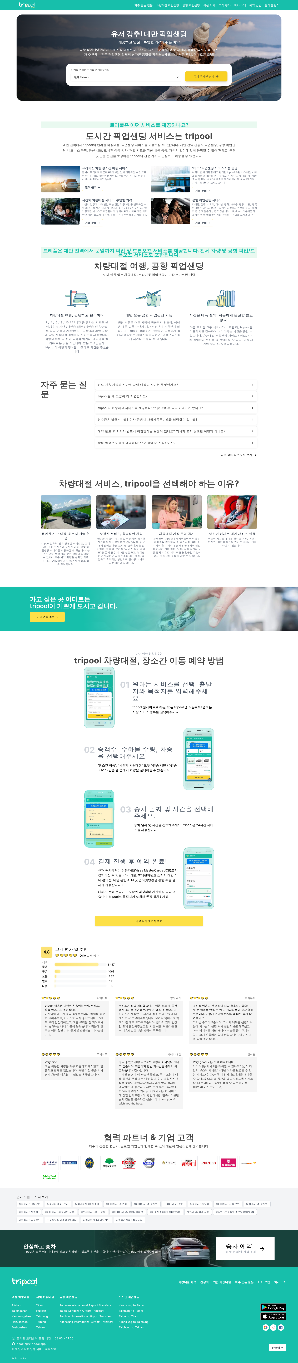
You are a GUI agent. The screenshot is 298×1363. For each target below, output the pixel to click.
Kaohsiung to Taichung (133, 1321)
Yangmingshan (21, 1316)
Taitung (41, 1321)
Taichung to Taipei (131, 1310)
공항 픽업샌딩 (191, 5)
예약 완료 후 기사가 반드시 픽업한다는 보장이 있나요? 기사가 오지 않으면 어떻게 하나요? (161, 431)
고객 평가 (225, 5)
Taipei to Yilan (128, 1316)
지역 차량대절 (45, 1297)
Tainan (40, 1327)
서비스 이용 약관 (46, 1349)
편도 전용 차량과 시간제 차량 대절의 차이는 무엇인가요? (138, 384)
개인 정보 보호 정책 (23, 1349)
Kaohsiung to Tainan (132, 1305)
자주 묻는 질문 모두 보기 (239, 455)
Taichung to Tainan (131, 1327)
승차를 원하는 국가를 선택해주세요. (90, 69)
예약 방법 (255, 5)
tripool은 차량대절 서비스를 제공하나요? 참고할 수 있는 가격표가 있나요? (150, 408)
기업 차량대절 (222, 1282)
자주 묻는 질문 (143, 5)
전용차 (204, 1282)
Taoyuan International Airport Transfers (85, 1305)
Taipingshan (19, 1310)
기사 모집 (264, 1282)
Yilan (39, 1305)
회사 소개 (240, 5)
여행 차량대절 (21, 1297)
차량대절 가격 (187, 1282)
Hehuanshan (20, 1321)
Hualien (41, 1310)
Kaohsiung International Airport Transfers (86, 1321)
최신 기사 (209, 5)
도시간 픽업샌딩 (129, 1297)
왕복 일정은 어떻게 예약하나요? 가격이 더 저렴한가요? (137, 443)
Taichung (42, 1316)
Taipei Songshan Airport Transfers (82, 1310)
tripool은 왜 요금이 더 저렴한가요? (123, 396)
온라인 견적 (272, 5)
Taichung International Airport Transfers (86, 1316)
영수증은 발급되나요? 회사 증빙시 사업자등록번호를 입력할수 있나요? (147, 419)
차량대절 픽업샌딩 (167, 5)
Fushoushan (19, 1327)
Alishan (16, 1305)
